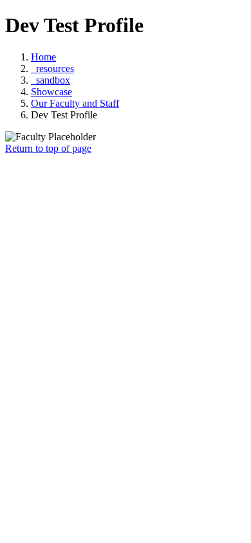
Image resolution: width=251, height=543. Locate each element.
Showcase (51, 91)
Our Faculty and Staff (75, 103)
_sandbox (50, 80)
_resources (52, 68)
